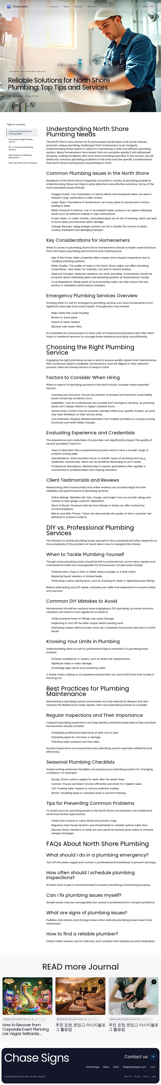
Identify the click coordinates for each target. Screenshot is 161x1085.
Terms (146, 1076)
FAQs (116, 1067)
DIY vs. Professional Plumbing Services (21, 148)
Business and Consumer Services (28, 71)
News (106, 1067)
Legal (153, 1076)
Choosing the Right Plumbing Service (20, 140)
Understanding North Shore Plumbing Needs (20, 132)
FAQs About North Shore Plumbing (23, 163)
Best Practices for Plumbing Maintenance (20, 156)
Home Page (92, 1067)
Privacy (137, 1076)
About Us (128, 1076)
